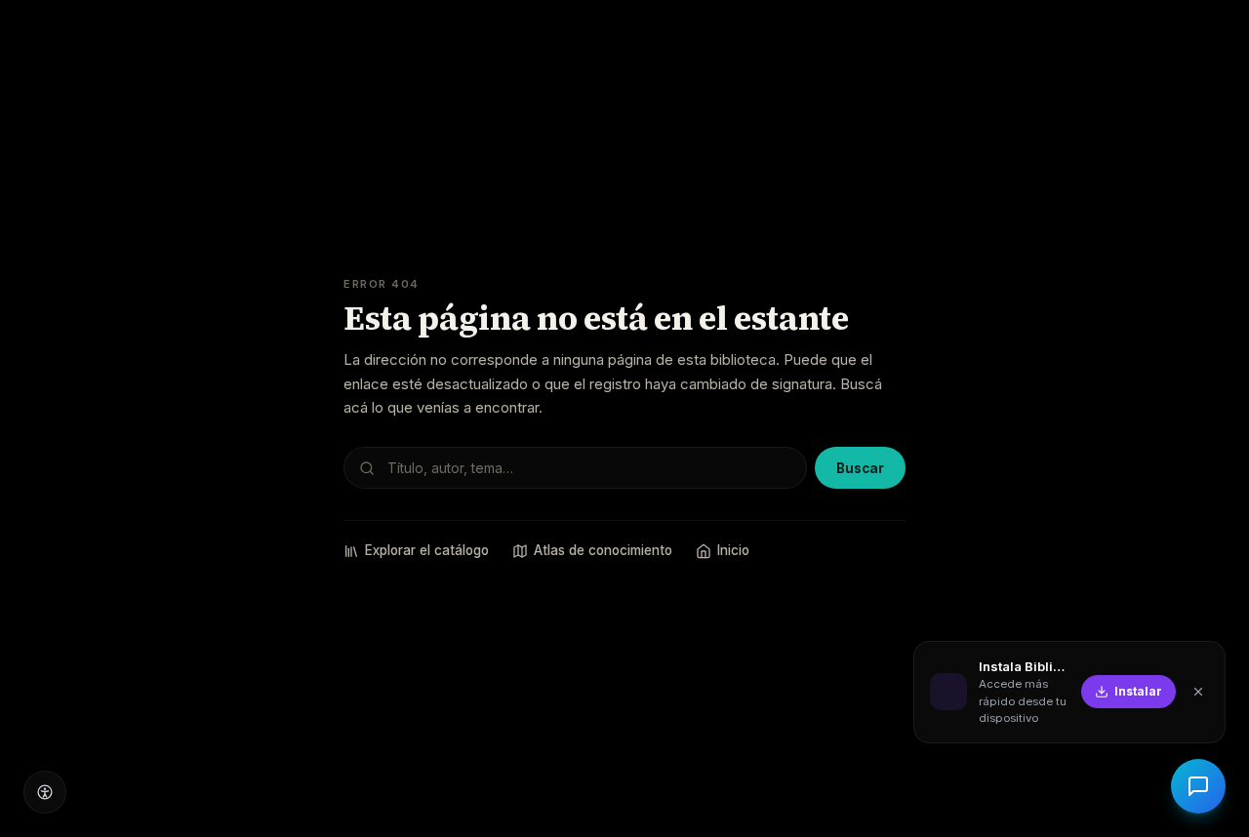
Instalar (1138, 691)
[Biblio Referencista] (1198, 786)
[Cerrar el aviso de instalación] (1198, 691)
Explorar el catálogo (427, 550)
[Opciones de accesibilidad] (44, 792)
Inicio (733, 550)
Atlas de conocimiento (603, 550)
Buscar (860, 468)
